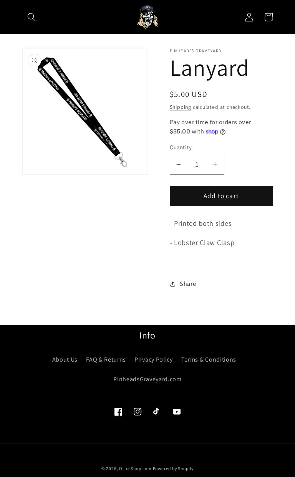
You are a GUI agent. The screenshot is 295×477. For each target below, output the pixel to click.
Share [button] (188, 284)
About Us (65, 359)
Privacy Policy (153, 359)
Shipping (180, 106)
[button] (32, 17)
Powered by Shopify (173, 468)
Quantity (181, 147)
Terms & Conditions (208, 359)
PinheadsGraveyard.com (147, 379)
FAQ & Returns (106, 359)
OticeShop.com (135, 468)
